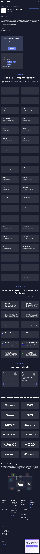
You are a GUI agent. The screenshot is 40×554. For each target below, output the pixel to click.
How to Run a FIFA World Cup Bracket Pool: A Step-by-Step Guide (5, 528)
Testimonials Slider (14, 512)
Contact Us (23, 512)
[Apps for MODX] (30, 444)
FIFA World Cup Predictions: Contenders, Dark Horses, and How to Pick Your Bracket (5, 539)
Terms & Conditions (16, 549)
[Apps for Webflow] (10, 425)
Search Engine (4, 509)
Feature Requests (24, 509)
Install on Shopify (34, 9)
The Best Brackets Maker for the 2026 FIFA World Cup (6, 537)
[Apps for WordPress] (10, 405)
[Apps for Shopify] (10, 415)
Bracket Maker (23, 517)
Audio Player (13, 513)
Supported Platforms (5, 507)
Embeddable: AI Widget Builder (14, 503)
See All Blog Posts (5, 544)
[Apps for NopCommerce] (30, 454)
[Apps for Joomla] (30, 425)
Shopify (6, 6)
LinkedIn (32, 506)
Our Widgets (4, 506)
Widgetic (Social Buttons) (14, 6)
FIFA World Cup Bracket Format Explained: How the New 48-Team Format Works (6, 534)
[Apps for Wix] (30, 405)
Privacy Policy (24, 549)
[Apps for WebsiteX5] (10, 444)
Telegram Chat (14, 508)
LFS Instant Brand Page (8, 378)
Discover (2, 6)
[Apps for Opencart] (10, 454)
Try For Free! (12, 48)
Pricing (3, 504)
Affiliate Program (23, 506)
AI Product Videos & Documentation (24, 522)
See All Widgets (14, 515)
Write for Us (23, 511)
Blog (21, 502)
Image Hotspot (14, 505)
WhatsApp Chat (14, 510)
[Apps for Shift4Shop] (30, 434)
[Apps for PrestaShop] (10, 434)
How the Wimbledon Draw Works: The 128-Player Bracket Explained (5, 531)
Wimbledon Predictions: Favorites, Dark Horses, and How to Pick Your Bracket (5, 542)
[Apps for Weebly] (30, 415)
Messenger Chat (14, 507)
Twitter (32, 504)
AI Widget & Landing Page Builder (24, 520)
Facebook (33, 502)
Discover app (10, 384)
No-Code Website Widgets (24, 515)
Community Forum (24, 507)
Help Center (23, 504)
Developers (4, 511)
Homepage (4, 502)
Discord (32, 507)
